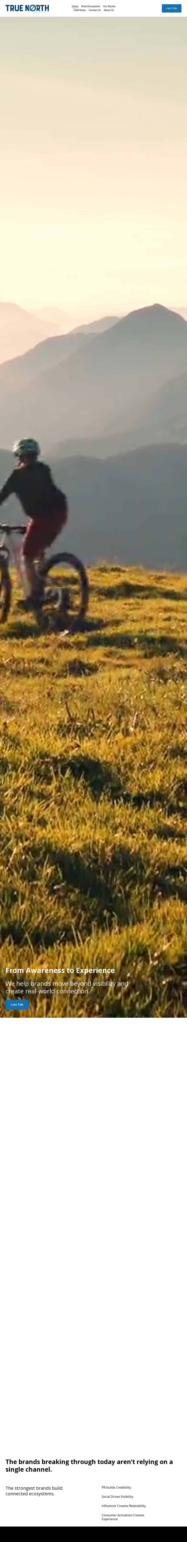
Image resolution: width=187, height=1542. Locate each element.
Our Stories (109, 6)
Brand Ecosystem (90, 6)
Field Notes (79, 10)
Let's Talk (171, 8)
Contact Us (95, 10)
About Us (109, 10)
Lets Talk (17, 1004)
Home (75, 6)
